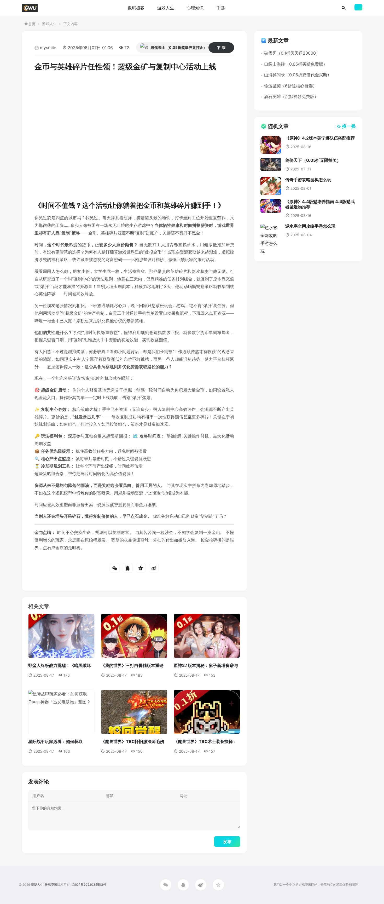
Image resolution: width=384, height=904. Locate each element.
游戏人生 (165, 7)
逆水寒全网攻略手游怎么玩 (310, 226)
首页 (32, 24)
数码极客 (136, 7)
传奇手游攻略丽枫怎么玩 (308, 179)
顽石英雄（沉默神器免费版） (291, 96)
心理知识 (195, 7)
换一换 (349, 126)
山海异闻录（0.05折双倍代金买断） (297, 74)
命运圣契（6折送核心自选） (290, 85)
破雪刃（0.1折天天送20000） (292, 53)
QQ (128, 568)
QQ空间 (141, 568)
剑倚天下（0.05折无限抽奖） (313, 160)
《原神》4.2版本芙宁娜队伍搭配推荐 (320, 138)
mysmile (48, 47)
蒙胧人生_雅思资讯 (44, 884)
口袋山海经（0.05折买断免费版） (295, 64)
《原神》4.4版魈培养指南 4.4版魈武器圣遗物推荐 (320, 204)
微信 (115, 568)
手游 (220, 7)
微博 (154, 568)
